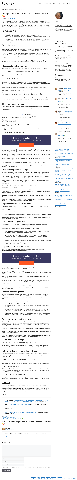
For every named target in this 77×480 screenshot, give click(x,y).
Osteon (60, 478)
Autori (54, 3)
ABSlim (63, 478)
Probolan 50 (33, 478)
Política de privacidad (47, 3)
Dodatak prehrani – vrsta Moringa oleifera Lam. (37, 406)
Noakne (39, 475)
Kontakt (59, 3)
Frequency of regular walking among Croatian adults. (19, 404)
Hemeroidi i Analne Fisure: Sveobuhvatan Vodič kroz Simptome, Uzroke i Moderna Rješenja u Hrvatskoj (64, 195)
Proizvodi (5, 416)
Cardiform (68, 478)
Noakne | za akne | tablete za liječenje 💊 (10, 417)
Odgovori (5, 436)
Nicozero (51, 478)
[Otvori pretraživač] (73, 3)
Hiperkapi (38, 477)
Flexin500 (57, 475)
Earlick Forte (60, 477)
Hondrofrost (48, 477)
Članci (68, 3)
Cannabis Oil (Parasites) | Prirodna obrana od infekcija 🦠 (65, 100)
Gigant (47, 478)
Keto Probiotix (73, 478)
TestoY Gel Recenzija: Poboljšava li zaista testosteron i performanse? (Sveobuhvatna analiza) (64, 155)
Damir (56, 21)
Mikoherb (43, 477)
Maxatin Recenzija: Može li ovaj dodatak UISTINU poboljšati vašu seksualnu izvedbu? (63, 160)
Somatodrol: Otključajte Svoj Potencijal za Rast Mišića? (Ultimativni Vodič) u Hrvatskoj (64, 180)
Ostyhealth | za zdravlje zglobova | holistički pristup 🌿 (13, 418)
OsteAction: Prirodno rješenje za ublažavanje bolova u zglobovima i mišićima (62, 185)
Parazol (35, 475)
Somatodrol (52, 475)
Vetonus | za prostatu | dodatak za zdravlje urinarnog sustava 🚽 (64, 124)
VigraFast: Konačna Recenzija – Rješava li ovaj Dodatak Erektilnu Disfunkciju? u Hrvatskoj (64, 170)
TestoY (32, 475)
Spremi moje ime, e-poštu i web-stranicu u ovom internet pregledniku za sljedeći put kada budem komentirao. (26, 467)
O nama (63, 3)
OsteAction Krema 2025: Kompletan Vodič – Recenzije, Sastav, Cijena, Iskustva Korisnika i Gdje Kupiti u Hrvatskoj (64, 149)
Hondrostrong (53, 477)
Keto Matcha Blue (45, 475)
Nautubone (38, 478)
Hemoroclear (33, 477)
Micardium (55, 478)
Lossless (43, 478)
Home (40, 3)
